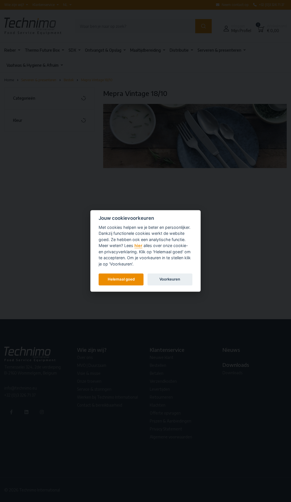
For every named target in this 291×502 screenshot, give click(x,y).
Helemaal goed (121, 279)
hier (138, 245)
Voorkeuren (169, 279)
